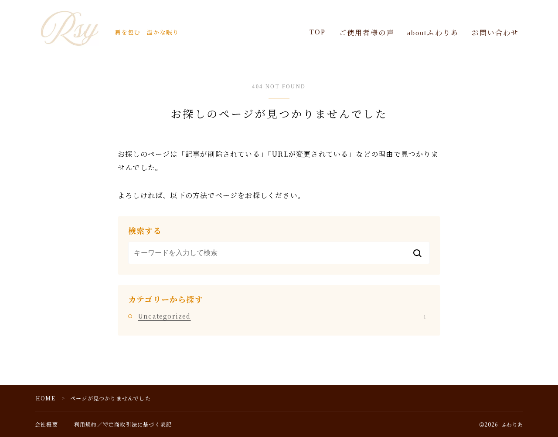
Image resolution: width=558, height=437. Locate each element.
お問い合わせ (495, 33)
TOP (318, 32)
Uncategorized (282, 316)
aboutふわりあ (433, 33)
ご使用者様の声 (367, 33)
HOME (45, 398)
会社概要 (46, 424)
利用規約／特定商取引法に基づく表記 (123, 424)
